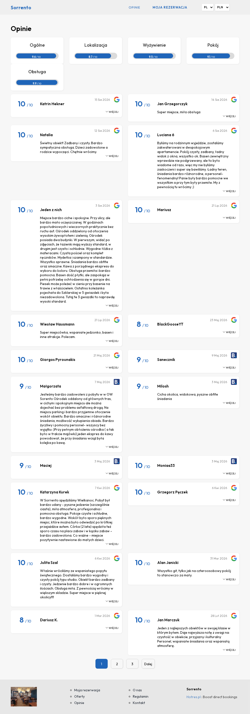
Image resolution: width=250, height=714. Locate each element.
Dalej (148, 664)
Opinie (134, 7)
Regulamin (140, 696)
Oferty (79, 696)
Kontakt (139, 703)
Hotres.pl (194, 697)
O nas (137, 690)
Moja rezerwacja (170, 7)
